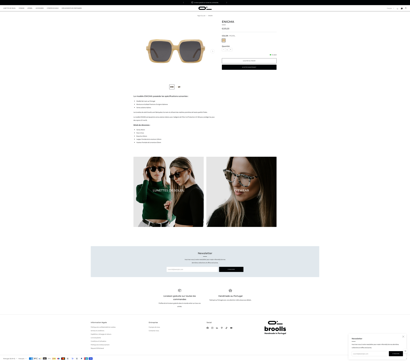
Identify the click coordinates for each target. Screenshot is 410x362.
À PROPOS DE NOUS (53, 8)
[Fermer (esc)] (403, 336)
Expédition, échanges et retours (101, 334)
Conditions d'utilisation (98, 341)
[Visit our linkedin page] (217, 328)
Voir (168, 200)
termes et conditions (97, 331)
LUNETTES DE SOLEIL (9, 8)
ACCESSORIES (40, 8)
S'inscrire (395, 353)
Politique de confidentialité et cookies (103, 327)
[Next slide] (212, 51)
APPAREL (29, 8)
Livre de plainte (96, 338)
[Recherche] (397, 8)
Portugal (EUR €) (9, 358)
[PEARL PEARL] (223, 40)
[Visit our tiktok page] (226, 328)
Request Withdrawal (97, 348)
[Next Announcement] (226, 2)
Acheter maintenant (249, 67)
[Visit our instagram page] (212, 328)
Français (389, 8)
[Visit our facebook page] (207, 328)
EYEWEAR (21, 8)
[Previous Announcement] (183, 2)
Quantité (226, 46)
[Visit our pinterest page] (221, 328)
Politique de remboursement (100, 345)
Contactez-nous (154, 331)
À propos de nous (154, 327)
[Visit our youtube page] (231, 328)
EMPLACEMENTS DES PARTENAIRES (72, 8)
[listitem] (205, 2)
